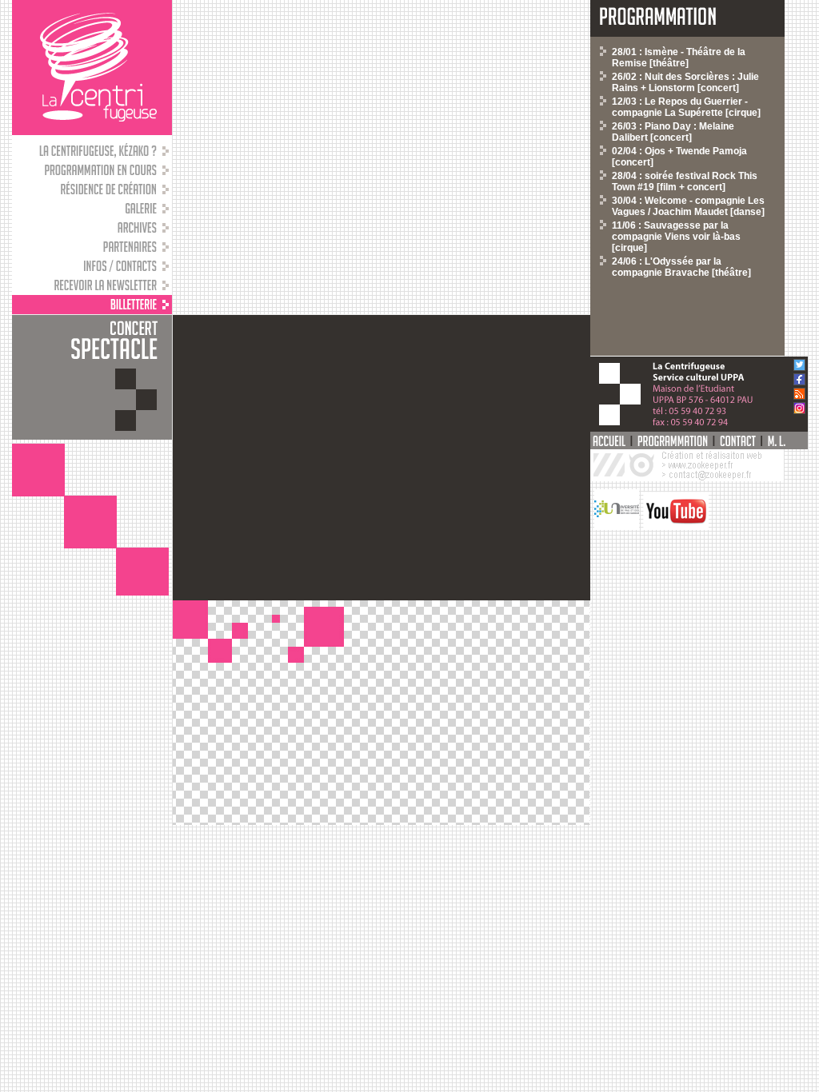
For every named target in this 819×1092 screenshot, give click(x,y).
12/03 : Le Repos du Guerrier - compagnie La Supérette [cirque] (686, 107)
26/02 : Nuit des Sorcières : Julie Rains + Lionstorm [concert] (685, 82)
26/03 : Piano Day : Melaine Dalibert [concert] (673, 132)
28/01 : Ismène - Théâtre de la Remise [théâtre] (678, 57)
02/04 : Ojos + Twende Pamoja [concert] (679, 156)
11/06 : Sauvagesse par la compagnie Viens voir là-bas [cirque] (676, 236)
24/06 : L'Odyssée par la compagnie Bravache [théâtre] (681, 267)
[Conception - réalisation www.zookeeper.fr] (687, 478)
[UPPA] (614, 526)
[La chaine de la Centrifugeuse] (674, 526)
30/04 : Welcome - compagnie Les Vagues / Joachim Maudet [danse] (688, 206)
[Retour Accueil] (92, 67)
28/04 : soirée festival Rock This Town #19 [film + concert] (684, 181)
